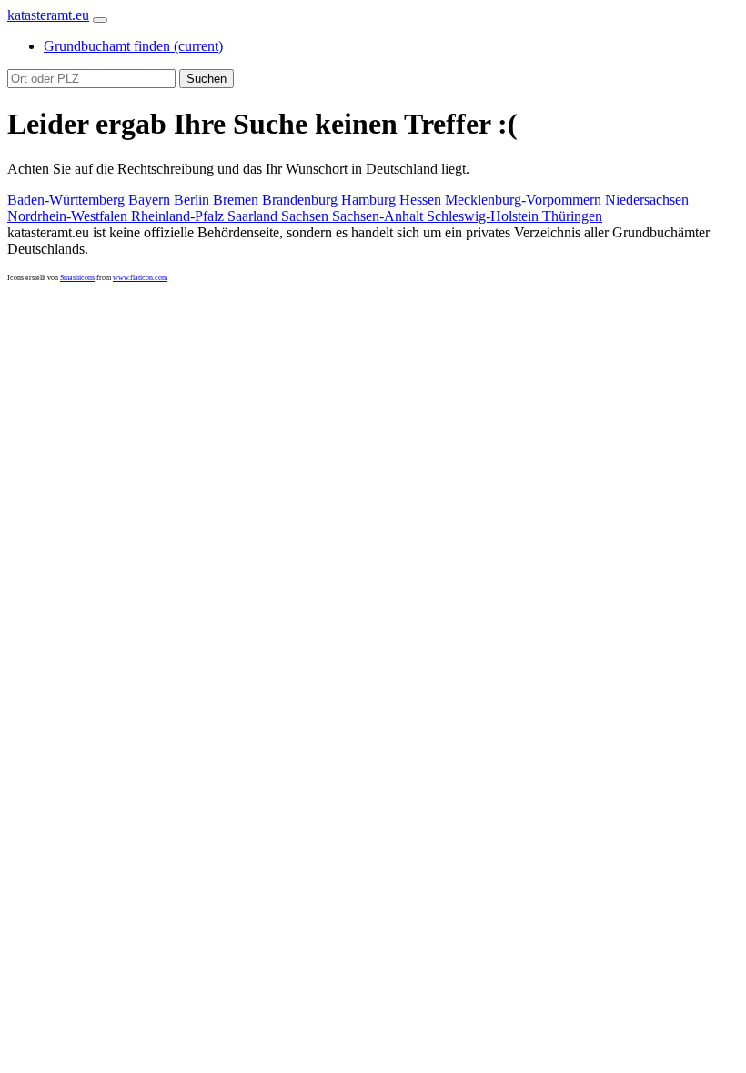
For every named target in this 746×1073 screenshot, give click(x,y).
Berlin (193, 199)
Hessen (422, 199)
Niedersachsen (647, 199)
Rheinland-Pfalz (179, 216)
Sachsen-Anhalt (379, 216)
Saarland (254, 216)
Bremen (237, 199)
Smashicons (77, 278)
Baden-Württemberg (67, 199)
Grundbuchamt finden (133, 46)
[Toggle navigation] (100, 20)
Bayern (151, 199)
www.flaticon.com (140, 278)
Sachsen (306, 216)
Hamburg (370, 199)
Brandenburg (301, 199)
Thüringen (572, 216)
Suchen (206, 78)
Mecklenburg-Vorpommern (525, 199)
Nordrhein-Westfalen (69, 216)
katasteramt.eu (48, 15)
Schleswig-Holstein (484, 216)
